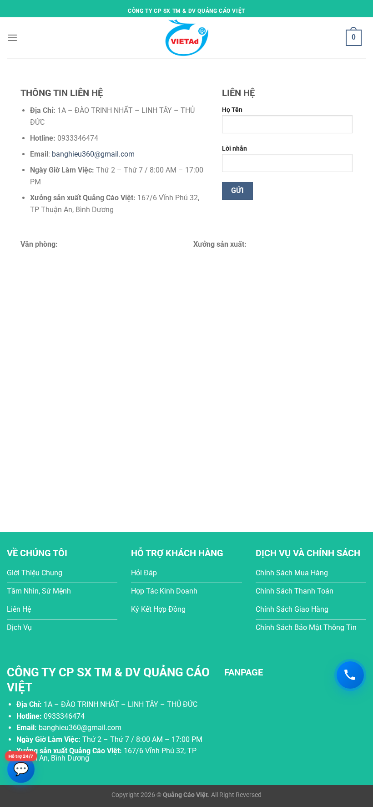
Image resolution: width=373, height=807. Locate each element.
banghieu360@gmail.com (93, 154)
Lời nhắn (234, 148)
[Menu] (12, 37)
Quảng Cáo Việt (185, 795)
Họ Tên (232, 110)
